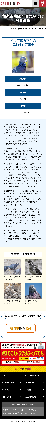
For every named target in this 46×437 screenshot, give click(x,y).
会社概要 (28, 390)
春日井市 (8, 413)
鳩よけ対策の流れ (8, 382)
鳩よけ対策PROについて (33, 375)
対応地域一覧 (29, 382)
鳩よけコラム (6, 390)
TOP (3, 29)
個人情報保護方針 (31, 397)
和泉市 (19, 85)
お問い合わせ (6, 397)
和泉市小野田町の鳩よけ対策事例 (33, 278)
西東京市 (26, 413)
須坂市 (17, 413)
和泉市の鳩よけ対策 (15, 29)
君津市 (7, 410)
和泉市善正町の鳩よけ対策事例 (33, 302)
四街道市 (34, 410)
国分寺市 (24, 410)
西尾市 (34, 413)
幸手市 (15, 410)
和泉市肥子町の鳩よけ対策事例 (12, 302)
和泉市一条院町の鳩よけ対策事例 (12, 278)
